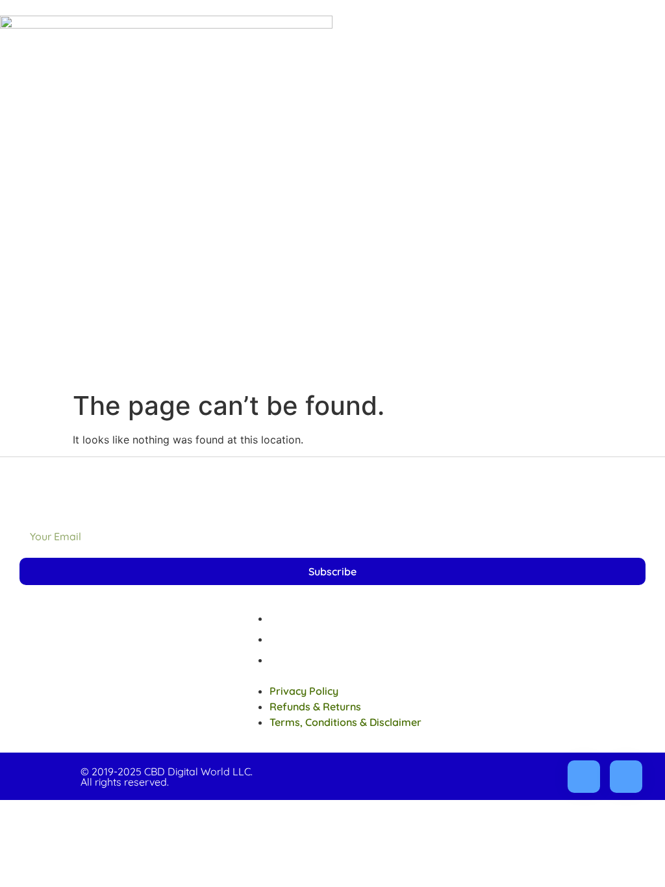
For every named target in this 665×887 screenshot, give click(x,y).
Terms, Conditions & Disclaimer (345, 659)
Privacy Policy (304, 618)
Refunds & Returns (315, 638)
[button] (332, 675)
